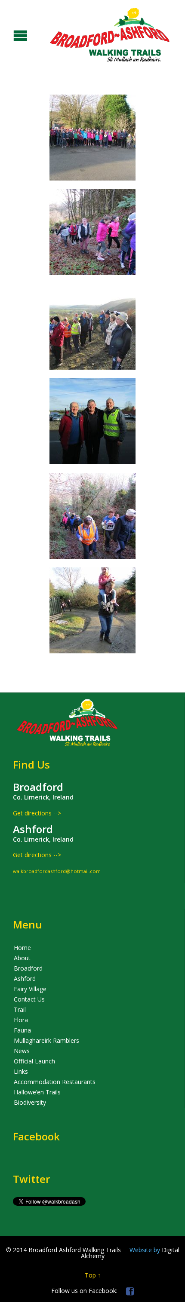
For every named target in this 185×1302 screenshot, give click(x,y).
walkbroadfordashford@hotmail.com (57, 871)
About (22, 958)
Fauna (22, 1030)
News (22, 1051)
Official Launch (34, 1061)
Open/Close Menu (7, 34)
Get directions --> (37, 813)
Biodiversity (30, 1102)
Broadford (28, 968)
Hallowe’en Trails (37, 1092)
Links (21, 1071)
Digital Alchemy (130, 1253)
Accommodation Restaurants (55, 1082)
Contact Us (29, 999)
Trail (20, 1009)
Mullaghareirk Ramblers (46, 1040)
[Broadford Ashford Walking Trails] (86, 34)
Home (22, 948)
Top (90, 1275)
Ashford (25, 978)
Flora (21, 1020)
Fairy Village (30, 989)
